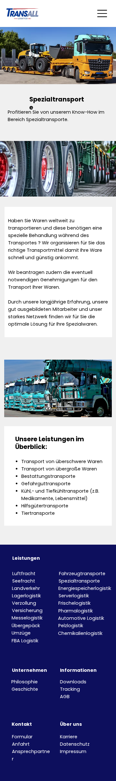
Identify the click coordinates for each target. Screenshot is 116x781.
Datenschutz (75, 744)
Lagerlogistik (26, 595)
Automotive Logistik (81, 618)
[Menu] (103, 13)
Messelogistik (27, 618)
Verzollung (24, 603)
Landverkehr (26, 588)
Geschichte (25, 689)
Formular (22, 736)
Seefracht (23, 581)
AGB (65, 696)
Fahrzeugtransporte (82, 573)
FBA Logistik (25, 640)
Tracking (70, 689)
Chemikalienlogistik (80, 633)
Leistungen (26, 558)
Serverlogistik (74, 595)
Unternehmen (29, 670)
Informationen (78, 670)
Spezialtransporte (79, 581)
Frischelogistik (74, 603)
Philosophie (24, 682)
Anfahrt (21, 744)
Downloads (73, 682)
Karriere (68, 736)
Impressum (73, 751)
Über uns (71, 724)
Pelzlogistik (70, 625)
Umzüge (21, 633)
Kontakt (22, 724)
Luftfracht (23, 573)
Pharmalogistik (75, 611)
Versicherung (27, 610)
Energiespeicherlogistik (84, 588)
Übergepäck (26, 625)
